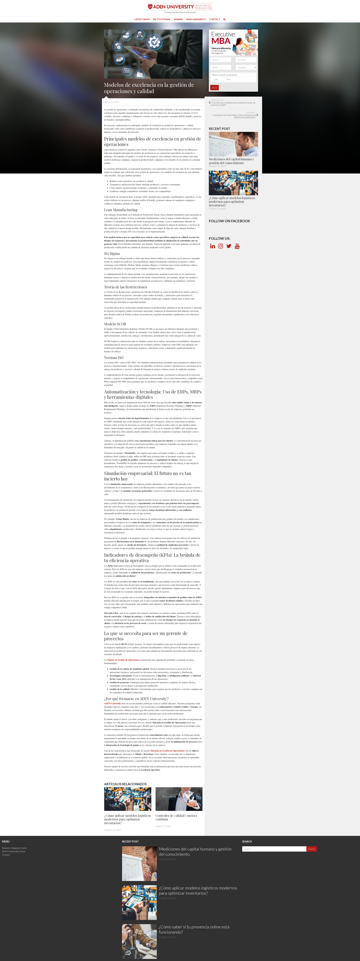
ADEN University (196, 19)
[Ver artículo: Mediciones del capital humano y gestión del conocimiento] (233, 144)
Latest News (142, 19)
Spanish (178, 19)
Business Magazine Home (14, 848)
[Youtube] (237, 246)
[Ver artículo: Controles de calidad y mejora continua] (179, 799)
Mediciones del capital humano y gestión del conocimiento (231, 161)
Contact (214, 19)
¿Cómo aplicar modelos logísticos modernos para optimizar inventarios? (127, 819)
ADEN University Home (13, 851)
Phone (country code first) (224, 74)
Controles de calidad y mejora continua (176, 817)
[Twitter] (228, 246)
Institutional (161, 19)
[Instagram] (220, 246)
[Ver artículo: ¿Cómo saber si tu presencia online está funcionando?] (139, 941)
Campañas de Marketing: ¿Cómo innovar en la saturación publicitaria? (234, 115)
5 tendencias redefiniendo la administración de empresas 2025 (233, 102)
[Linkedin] (212, 246)
